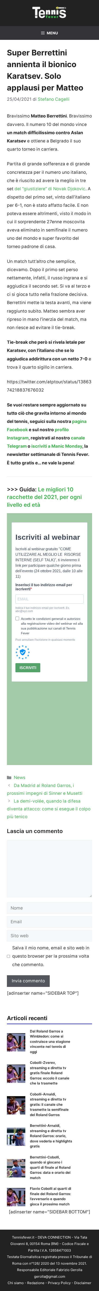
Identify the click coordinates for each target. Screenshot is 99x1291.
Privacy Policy (59, 1283)
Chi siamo (16, 1283)
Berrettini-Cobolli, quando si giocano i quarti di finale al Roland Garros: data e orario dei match (50, 1167)
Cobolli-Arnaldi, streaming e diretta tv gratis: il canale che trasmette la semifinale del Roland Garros (49, 1104)
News (19, 777)
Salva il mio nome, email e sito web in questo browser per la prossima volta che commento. (50, 956)
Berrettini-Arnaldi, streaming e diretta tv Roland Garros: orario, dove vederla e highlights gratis (51, 1135)
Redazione (35, 1283)
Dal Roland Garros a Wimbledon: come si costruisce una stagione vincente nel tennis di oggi (50, 1041)
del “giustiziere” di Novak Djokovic (50, 188)
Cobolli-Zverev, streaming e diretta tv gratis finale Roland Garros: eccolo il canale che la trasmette (49, 1072)
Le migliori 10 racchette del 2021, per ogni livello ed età (44, 497)
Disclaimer (82, 1283)
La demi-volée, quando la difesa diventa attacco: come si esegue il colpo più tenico (48, 808)
